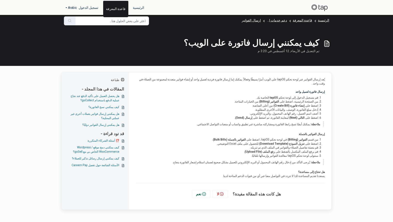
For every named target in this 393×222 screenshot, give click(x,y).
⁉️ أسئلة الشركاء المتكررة (103, 140)
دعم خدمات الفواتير (273, 20)
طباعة (115, 80)
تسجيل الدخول (88, 8)
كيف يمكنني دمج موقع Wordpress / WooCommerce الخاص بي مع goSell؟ (96, 149)
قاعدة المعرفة (115, 9)
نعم (198, 194)
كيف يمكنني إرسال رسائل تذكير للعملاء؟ (95, 158)
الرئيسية (138, 8)
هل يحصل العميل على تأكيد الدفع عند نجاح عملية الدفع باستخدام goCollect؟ (95, 98)
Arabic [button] (72, 8)
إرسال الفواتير (251, 20)
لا (218, 194)
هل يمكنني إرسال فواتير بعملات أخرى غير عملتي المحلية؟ (95, 116)
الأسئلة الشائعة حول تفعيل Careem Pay (95, 165)
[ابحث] (70, 20)
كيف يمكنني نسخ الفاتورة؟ (103, 107)
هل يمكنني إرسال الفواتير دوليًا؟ (100, 124)
